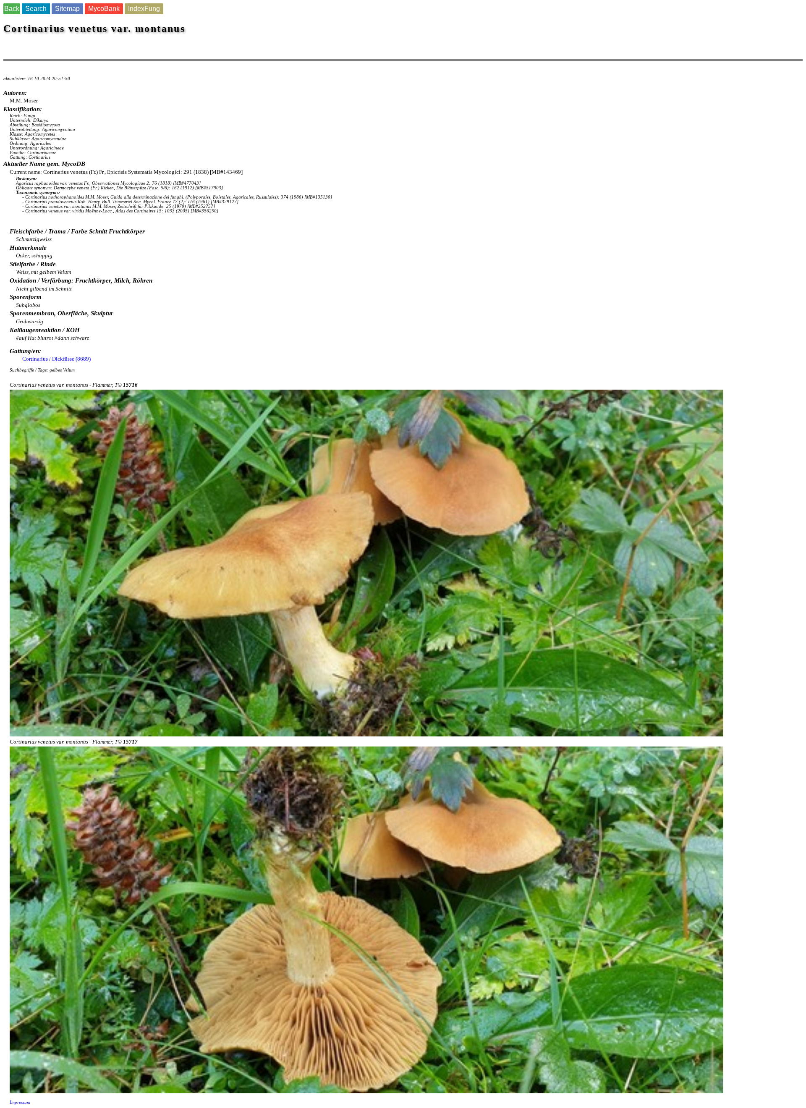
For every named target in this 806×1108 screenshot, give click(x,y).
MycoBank (104, 8)
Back (11, 8)
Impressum (20, 1102)
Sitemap (67, 8)
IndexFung (144, 8)
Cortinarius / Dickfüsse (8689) (56, 359)
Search (36, 8)
